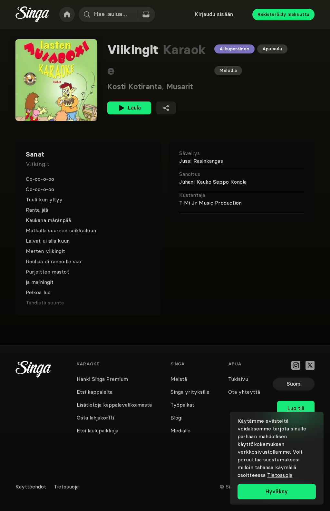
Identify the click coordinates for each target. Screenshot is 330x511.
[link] (67, 14)
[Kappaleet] (146, 14)
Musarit (179, 86)
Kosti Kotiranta (136, 86)
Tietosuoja (279, 475)
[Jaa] (166, 107)
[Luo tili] (296, 394)
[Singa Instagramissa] (295, 365)
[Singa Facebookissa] (281, 365)
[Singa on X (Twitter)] (310, 365)
